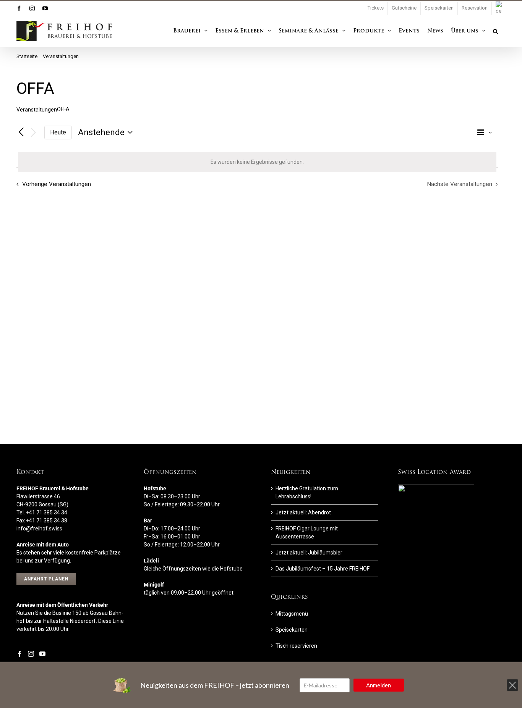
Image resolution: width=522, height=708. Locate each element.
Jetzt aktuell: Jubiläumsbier (309, 553)
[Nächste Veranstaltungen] (33, 133)
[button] (495, 31)
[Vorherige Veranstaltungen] (21, 132)
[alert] (257, 162)
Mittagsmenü (292, 614)
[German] (499, 8)
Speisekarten (292, 630)
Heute (58, 132)
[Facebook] (19, 654)
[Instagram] (31, 654)
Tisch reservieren (296, 646)
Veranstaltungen (36, 110)
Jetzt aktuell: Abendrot (303, 512)
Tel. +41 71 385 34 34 (41, 512)
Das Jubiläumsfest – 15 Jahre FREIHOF (323, 569)
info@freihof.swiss (39, 528)
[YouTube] (42, 654)
